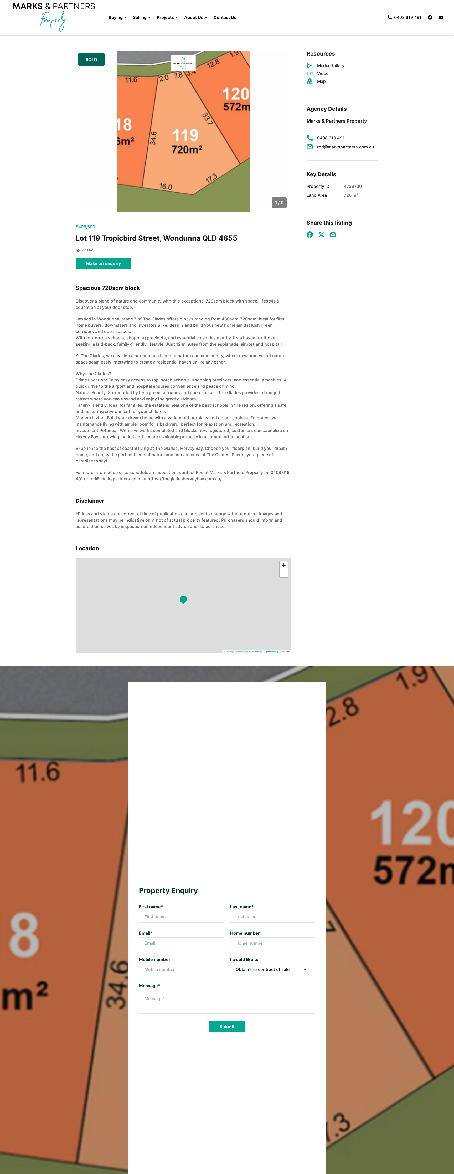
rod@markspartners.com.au (345, 146)
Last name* (242, 906)
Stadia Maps (240, 651)
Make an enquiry (103, 263)
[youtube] (441, 17)
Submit (227, 1026)
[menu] (170, 17)
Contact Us (225, 17)
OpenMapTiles (255, 651)
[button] (117, 17)
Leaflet (228, 651)
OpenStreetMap (271, 651)
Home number (245, 933)
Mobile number (155, 959)
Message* (149, 985)
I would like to (244, 959)
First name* (151, 906)
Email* (145, 933)
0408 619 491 (331, 137)
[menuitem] (117, 17)
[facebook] (430, 17)
